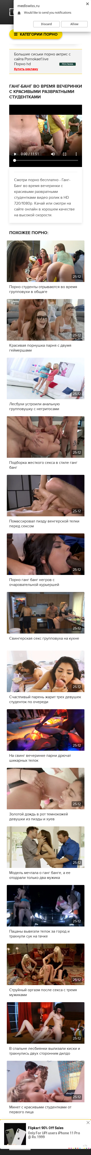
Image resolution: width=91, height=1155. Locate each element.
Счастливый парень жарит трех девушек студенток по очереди (45, 699)
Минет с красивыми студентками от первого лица (40, 1109)
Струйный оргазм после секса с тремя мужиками (43, 992)
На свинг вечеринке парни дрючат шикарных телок (40, 758)
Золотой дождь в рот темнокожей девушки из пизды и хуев (38, 817)
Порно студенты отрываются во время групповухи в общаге (43, 289)
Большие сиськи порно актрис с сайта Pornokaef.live (42, 57)
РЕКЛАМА (67, 64)
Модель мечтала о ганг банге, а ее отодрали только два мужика (39, 875)
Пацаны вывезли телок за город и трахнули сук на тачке (39, 934)
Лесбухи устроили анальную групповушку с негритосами (34, 406)
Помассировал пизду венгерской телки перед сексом (44, 524)
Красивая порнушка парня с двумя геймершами (40, 348)
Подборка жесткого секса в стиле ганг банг (43, 465)
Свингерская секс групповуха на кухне (44, 638)
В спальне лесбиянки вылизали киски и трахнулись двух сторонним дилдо (44, 1051)
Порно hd (22, 64)
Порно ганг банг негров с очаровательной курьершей (34, 582)
